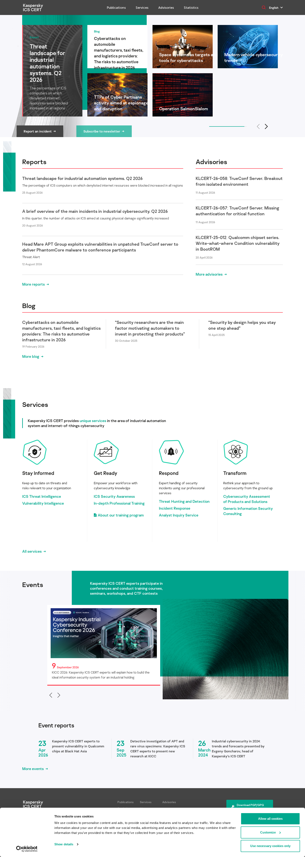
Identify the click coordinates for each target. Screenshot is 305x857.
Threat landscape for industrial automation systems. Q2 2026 (82, 178)
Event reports (56, 725)
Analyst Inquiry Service (178, 515)
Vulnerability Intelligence (43, 503)
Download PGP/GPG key (250, 807)
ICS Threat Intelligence (41, 496)
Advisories (166, 8)
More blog (30, 356)
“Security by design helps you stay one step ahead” (242, 325)
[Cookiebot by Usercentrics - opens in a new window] (27, 849)
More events (33, 768)
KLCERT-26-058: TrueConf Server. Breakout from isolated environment (239, 181)
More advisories (209, 274)
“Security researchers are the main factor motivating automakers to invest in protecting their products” (150, 328)
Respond (168, 473)
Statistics (191, 8)
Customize (268, 832)
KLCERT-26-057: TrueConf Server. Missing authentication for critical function (237, 210)
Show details (63, 844)
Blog (28, 306)
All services (32, 551)
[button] (266, 126)
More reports (33, 284)
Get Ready (105, 473)
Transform (234, 473)
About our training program (121, 515)
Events (32, 584)
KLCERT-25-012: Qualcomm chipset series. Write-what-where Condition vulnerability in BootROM (237, 243)
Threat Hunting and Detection (184, 501)
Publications (116, 8)
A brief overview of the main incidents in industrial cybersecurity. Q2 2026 (95, 211)
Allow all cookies (270, 818)
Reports (34, 162)
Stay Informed (38, 473)
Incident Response (174, 508)
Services (142, 8)
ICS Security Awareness (114, 496)
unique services (93, 420)
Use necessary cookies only (270, 846)
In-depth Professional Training (119, 503)
